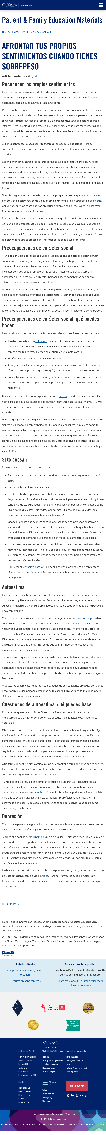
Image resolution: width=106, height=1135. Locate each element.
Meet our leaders (24, 1091)
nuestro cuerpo (84, 618)
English (33, 76)
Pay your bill (23, 1064)
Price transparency (25, 1071)
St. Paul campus (48, 1071)
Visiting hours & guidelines (52, 1060)
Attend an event (48, 1093)
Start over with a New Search (28, 32)
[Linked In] (72, 1095)
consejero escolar (33, 567)
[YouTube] (81, 1095)
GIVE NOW (75, 1086)
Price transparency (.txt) (27, 1075)
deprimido (38, 837)
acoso (48, 467)
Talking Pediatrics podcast (76, 1067)
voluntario (41, 341)
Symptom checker (25, 1060)
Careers (21, 1098)
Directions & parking (50, 1064)
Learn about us (24, 1087)
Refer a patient (72, 1071)
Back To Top (13, 904)
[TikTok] (85, 1095)
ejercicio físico (37, 792)
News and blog (24, 1095)
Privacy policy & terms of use (50, 1114)
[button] (100, 5)
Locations (46, 1056)
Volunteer (45, 1090)
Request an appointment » (26, 981)
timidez (63, 396)
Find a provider (24, 1067)
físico (45, 876)
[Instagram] (77, 1095)
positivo (69, 881)
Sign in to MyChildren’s (27, 1056)
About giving (47, 1097)
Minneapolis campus (50, 1067)
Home (33, 1114)
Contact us (70, 1114)
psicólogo (95, 201)
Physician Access (72, 1056)
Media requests (24, 1102)
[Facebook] (68, 1095)
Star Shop (46, 1100)
